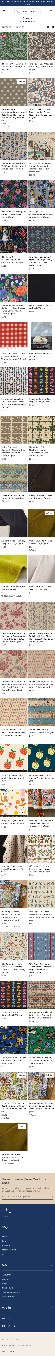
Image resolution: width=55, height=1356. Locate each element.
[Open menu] (6, 11)
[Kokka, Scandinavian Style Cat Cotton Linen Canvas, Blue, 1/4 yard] (14, 1040)
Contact (5, 1279)
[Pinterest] (9, 1326)
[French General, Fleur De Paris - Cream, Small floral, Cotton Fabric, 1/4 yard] (14, 712)
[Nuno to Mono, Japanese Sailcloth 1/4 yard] (14, 569)
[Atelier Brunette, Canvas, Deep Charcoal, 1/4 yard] (14, 523)
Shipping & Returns (11, 1292)
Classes (5, 1254)
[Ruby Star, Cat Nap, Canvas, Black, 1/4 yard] (14, 995)
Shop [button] (5, 1227)
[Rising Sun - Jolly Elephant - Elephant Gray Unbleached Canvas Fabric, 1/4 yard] (14, 430)
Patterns (6, 1245)
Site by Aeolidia (8, 1351)
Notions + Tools (9, 1250)
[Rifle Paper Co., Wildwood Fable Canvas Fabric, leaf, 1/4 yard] (14, 46)
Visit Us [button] (6, 1308)
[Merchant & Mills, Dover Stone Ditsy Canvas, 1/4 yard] (14, 849)
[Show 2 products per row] (52, 27)
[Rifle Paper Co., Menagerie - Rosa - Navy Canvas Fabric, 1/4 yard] (14, 194)
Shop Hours (7, 1288)
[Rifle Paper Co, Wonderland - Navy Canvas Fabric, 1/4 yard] (14, 239)
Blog (4, 1283)
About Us (6, 1275)
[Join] (50, 1196)
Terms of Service (24, 1345)
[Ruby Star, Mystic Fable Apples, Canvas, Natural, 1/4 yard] (14, 758)
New (4, 1236)
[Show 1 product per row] (48, 27)
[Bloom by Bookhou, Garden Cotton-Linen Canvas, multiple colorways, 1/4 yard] (14, 894)
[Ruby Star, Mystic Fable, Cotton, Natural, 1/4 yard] (14, 803)
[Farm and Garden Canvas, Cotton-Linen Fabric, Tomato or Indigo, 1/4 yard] (14, 336)
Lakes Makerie (14, 1340)
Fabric (5, 1241)
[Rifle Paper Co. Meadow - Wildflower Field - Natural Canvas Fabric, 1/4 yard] (14, 146)
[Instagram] (14, 1326)
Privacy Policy (8, 1345)
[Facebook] (3, 1326)
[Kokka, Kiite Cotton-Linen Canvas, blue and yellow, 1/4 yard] (14, 478)
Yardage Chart (8, 1296)
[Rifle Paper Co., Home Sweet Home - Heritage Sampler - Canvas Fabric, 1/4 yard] (14, 946)
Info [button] (4, 1265)
